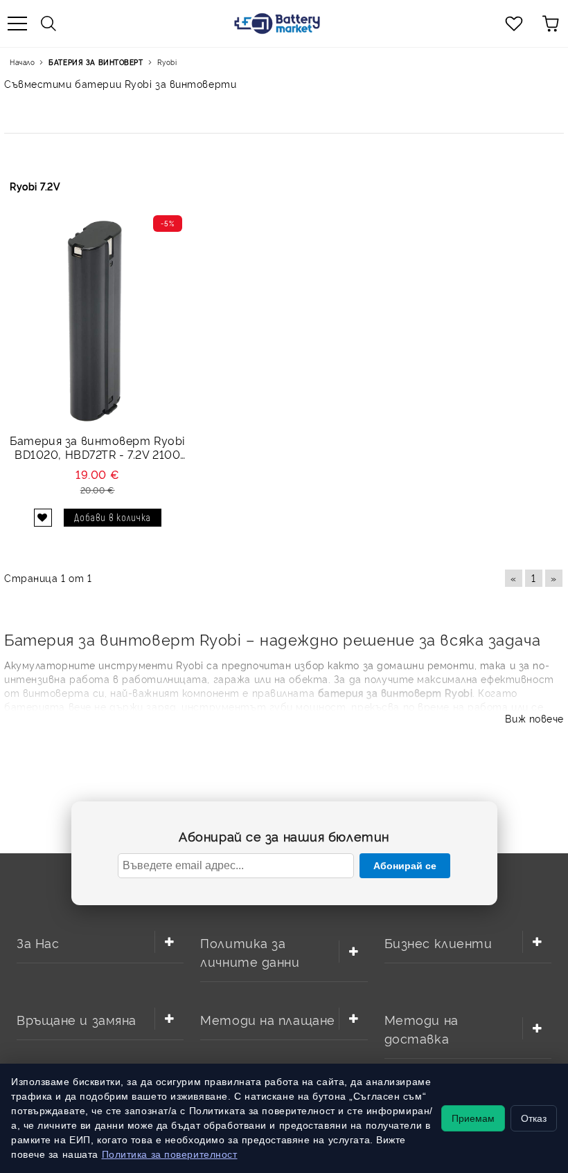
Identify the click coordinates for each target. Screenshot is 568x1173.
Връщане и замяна (76, 1019)
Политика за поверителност (170, 1154)
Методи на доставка (421, 1028)
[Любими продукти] (514, 24)
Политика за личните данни (249, 952)
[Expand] (169, 942)
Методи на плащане (267, 1019)
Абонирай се (404, 865)
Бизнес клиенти (438, 942)
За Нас (38, 942)
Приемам (473, 1118)
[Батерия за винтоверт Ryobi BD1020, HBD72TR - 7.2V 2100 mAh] (97, 321)
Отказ (534, 1118)
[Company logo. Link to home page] (277, 23)
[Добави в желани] (43, 518)
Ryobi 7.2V (35, 185)
